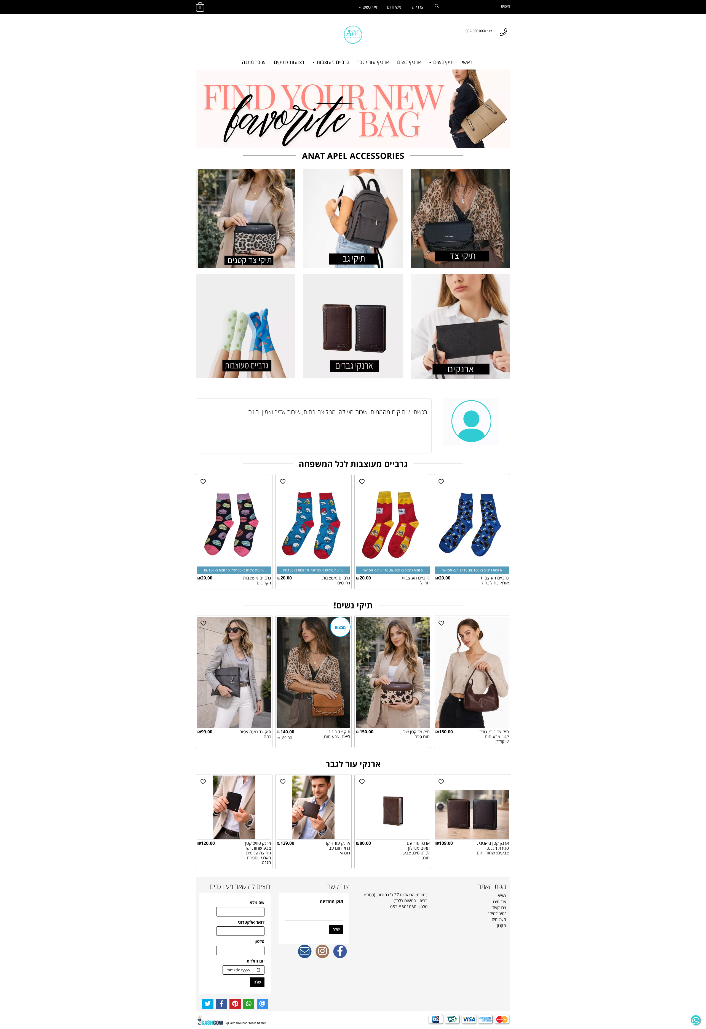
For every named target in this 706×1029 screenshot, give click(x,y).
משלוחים (394, 7)
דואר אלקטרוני (251, 922)
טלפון (259, 941)
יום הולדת (255, 961)
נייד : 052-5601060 (480, 30)
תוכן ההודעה (331, 901)
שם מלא (257, 902)
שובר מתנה (254, 62)
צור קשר (338, 886)
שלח (336, 929)
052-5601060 (403, 906)
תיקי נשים (370, 7)
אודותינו (499, 901)
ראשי (467, 62)
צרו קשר (416, 7)
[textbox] (198, 25)
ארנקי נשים (409, 62)
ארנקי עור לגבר (373, 62)
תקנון (501, 925)
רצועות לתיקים (289, 62)
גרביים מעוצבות (332, 62)
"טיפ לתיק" (497, 913)
